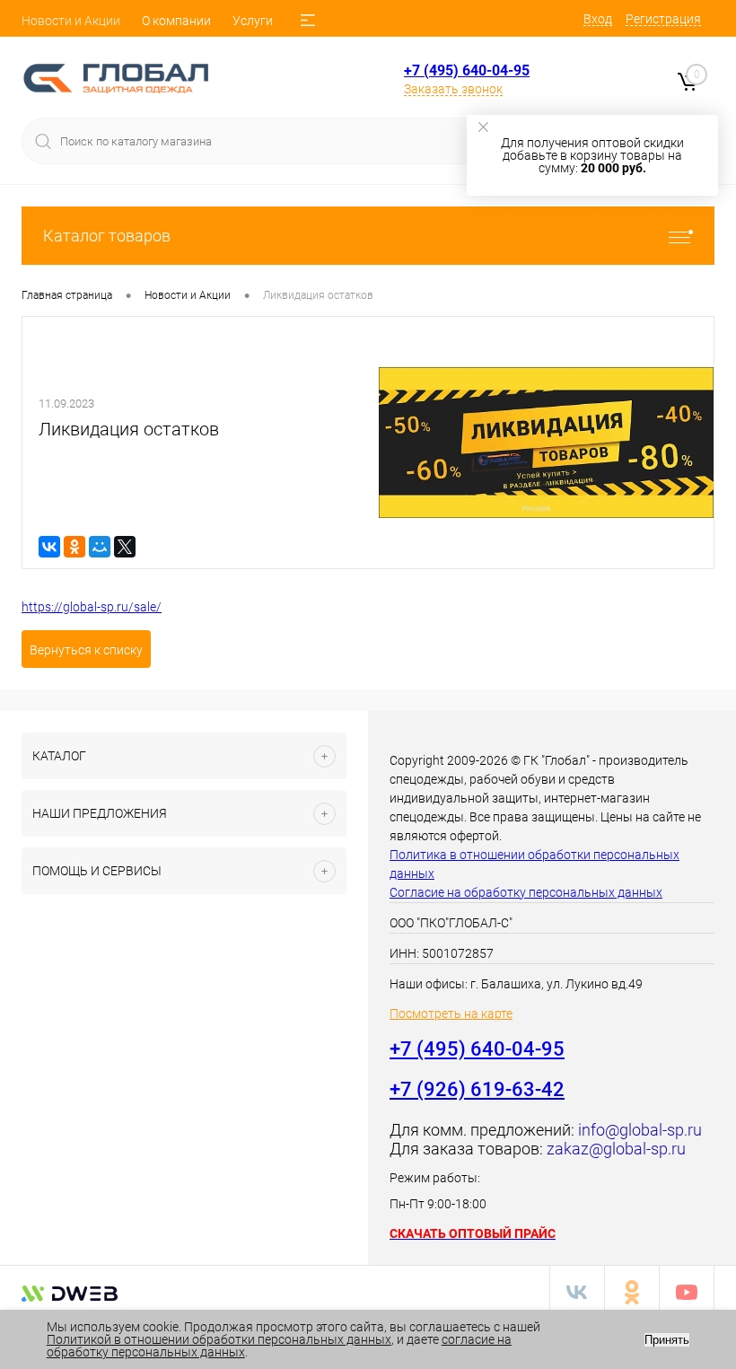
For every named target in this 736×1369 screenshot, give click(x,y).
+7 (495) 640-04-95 (467, 70)
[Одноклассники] (74, 546)
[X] (125, 546)
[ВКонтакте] (49, 546)
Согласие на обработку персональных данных (526, 892)
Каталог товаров (107, 235)
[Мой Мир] (99, 546)
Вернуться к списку (86, 650)
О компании (176, 20)
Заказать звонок (453, 89)
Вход (597, 19)
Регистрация (663, 19)
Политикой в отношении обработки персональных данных (219, 1339)
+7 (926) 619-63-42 (477, 1089)
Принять (666, 1340)
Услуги (252, 20)
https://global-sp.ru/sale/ (92, 607)
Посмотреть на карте (451, 1013)
